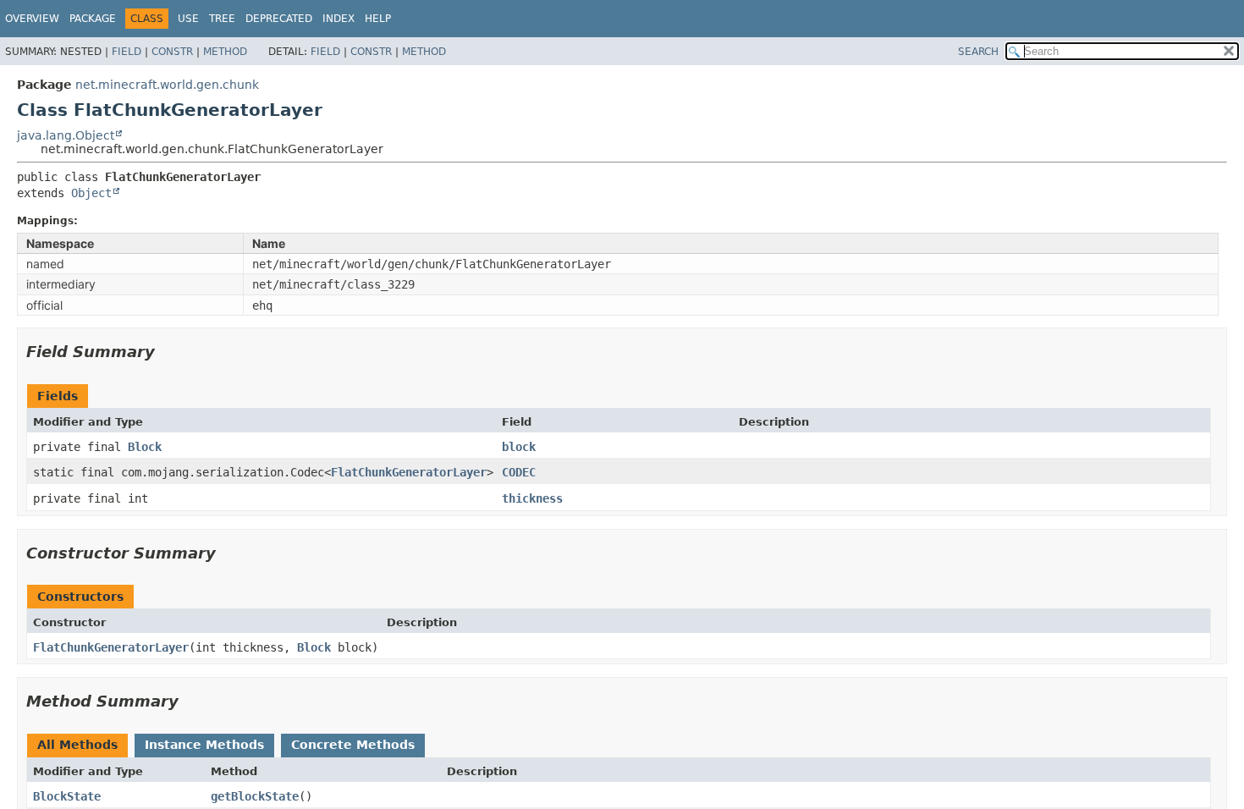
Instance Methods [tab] (204, 744)
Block (145, 447)
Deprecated (278, 19)
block (519, 447)
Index (338, 19)
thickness (532, 498)
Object (91, 193)
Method (225, 52)
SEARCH (978, 52)
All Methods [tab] (77, 744)
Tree (222, 19)
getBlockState (255, 796)
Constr (172, 52)
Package (92, 19)
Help (378, 19)
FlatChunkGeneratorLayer (409, 472)
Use (188, 19)
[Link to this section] (166, 351)
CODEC (519, 472)
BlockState (67, 796)
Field (126, 52)
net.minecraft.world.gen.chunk (167, 84)
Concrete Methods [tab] (353, 744)
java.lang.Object (65, 135)
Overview (32, 19)
